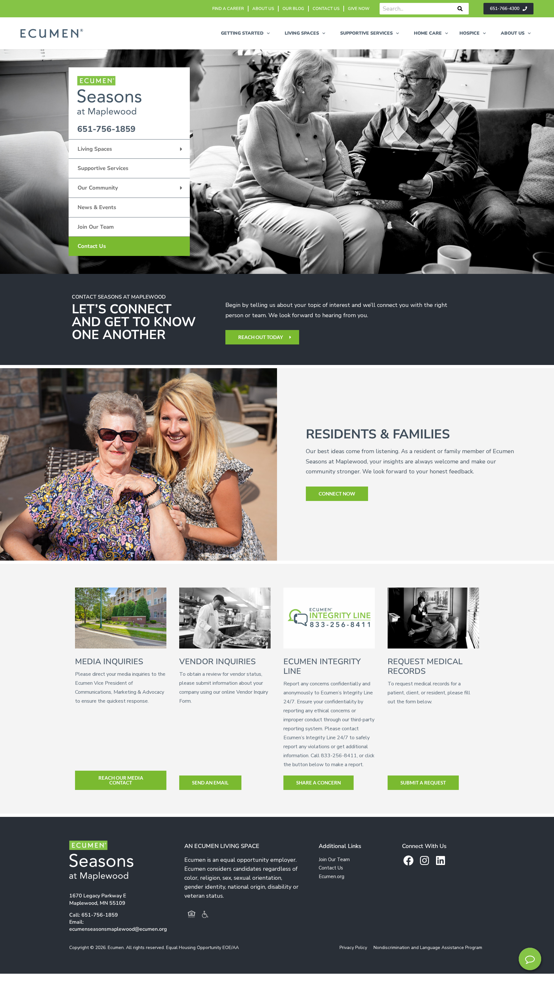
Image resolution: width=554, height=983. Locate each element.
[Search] (460, 8)
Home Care (428, 33)
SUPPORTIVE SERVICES (366, 33)
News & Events (97, 207)
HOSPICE (469, 33)
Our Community (98, 187)
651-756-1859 (106, 129)
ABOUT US (263, 9)
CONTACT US (326, 9)
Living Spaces (95, 149)
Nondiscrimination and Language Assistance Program (428, 948)
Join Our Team (96, 227)
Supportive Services (103, 168)
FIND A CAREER (228, 9)
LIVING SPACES (302, 33)
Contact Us (92, 246)
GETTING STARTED (242, 33)
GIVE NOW (358, 9)
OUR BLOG (293, 9)
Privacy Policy (353, 948)
